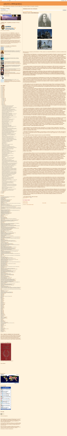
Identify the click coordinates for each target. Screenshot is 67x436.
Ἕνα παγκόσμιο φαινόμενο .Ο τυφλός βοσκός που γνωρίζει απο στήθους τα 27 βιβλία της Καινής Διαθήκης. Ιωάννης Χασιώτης (12, 61)
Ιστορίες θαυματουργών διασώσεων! (5, 234)
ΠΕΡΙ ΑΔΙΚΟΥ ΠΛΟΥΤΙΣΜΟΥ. (5, 122)
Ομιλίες (1, 254)
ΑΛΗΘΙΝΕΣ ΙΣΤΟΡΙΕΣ (3, 202)
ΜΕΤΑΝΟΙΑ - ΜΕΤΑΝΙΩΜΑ (5, 188)
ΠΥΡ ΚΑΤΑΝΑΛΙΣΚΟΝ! (4, 183)
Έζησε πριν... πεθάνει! (4, 135)
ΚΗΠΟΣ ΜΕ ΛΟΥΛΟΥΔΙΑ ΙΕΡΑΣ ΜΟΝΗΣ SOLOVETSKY (7, 240)
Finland (1, 306)
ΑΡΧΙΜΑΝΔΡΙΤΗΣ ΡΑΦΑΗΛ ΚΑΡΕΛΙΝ (5, 213)
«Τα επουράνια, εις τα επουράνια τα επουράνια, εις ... (7, 140)
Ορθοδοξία (2, 256)
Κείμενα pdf (2, 239)
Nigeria (1, 315)
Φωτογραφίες (2, 293)
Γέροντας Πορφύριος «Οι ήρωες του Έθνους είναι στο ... (8, 181)
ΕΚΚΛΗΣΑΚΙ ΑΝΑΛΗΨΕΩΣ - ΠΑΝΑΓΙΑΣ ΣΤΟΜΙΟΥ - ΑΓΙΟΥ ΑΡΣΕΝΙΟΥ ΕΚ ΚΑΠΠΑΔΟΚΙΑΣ (11, 79)
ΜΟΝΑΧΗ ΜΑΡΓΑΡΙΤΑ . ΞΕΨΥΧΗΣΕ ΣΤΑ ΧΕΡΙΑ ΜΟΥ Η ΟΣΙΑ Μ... (9, 133)
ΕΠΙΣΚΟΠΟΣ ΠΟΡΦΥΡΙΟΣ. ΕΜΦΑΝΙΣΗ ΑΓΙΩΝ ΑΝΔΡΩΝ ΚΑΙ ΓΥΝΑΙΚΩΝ (9, 223)
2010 (2, 191)
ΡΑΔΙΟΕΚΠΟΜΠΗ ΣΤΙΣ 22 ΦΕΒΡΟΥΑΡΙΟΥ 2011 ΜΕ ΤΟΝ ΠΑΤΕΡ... (9, 110)
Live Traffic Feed (6, 387)
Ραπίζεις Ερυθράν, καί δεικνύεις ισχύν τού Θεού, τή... (7, 130)
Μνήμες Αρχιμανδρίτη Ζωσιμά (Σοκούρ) (5, 246)
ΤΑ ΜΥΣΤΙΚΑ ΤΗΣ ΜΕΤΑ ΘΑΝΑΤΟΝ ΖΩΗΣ (6, 284)
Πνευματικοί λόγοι (3, 267)
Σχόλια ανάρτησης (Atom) (30, 204)
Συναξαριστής (2, 283)
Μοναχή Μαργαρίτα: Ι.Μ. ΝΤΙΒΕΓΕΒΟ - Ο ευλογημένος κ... (8, 134)
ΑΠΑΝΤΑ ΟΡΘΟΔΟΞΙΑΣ (12, 4)
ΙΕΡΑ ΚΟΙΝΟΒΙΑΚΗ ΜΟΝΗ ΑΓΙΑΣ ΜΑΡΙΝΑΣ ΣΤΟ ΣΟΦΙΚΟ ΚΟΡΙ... (9, 126)
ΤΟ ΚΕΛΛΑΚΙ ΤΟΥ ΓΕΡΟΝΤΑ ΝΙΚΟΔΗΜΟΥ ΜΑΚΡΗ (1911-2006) (9, 128)
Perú (1, 319)
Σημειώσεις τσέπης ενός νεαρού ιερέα (5, 273)
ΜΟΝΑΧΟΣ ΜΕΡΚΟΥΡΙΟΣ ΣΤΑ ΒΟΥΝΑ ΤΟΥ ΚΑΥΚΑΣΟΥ (7, 248)
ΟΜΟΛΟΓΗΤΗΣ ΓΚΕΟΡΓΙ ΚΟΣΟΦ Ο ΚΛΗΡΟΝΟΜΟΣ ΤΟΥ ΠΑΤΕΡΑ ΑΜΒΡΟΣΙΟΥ (10, 255)
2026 (2, 86)
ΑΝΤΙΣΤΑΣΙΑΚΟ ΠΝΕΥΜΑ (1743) (5, 118)
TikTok (1, 326)
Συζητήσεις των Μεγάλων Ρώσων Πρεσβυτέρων (6, 281)
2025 (2, 87)
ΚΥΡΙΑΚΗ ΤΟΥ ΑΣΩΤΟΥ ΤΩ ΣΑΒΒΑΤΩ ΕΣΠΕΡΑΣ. (7, 144)
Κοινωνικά (2, 241)
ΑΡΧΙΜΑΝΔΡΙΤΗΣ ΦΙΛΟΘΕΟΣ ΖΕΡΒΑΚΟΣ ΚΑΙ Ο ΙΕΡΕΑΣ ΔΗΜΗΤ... (9, 107)
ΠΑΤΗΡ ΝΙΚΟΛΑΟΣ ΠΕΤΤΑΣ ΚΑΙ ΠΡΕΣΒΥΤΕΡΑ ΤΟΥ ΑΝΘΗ (8, 263)
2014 (2, 95)
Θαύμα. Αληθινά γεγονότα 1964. (4, 230)
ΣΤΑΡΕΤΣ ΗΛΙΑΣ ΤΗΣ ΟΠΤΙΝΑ (4, 276)
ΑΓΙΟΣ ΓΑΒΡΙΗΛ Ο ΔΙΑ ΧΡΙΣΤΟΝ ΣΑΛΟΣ (5, 199)
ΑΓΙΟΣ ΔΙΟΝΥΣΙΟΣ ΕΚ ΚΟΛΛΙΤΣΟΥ (5, 200)
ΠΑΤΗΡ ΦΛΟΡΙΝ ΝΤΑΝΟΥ (4, 265)
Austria (1, 295)
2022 (2, 89)
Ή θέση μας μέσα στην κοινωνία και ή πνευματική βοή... (8, 151)
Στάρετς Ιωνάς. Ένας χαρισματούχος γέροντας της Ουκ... (8, 166)
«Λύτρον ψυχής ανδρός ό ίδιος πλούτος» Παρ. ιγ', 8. (7, 119)
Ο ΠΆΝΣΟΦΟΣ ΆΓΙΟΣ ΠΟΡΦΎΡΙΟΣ (5, 252)
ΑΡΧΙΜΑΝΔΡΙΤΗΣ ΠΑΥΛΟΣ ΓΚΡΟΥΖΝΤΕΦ (6, 212)
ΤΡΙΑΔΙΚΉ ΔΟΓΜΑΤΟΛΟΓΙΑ (4, 290)
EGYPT (1, 303)
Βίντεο (1, 216)
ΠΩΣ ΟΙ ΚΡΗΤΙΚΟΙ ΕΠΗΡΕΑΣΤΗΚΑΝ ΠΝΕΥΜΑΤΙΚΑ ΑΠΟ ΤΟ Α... (9, 131)
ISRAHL (2, 310)
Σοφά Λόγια (2, 275)
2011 (2, 97)
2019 (2, 91)
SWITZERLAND (3, 325)
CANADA (2, 298)
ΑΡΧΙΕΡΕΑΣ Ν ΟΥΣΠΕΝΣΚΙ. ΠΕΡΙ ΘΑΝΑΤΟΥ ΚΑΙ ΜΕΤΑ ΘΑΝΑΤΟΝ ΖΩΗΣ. (10, 210)
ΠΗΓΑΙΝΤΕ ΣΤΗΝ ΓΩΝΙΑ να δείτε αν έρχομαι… (10, 72)
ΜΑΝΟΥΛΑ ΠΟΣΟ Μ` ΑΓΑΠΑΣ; (5, 149)
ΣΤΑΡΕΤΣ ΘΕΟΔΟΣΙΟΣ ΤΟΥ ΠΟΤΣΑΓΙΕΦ (6, 277)
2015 (2, 94)
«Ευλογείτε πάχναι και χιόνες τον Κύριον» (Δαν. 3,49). (8, 178)
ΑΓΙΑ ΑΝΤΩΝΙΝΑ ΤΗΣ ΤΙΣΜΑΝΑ (4, 197)
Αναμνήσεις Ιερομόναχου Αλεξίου (5, 204)
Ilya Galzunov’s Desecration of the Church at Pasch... (8, 190)
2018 (2, 92)
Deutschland (2, 302)
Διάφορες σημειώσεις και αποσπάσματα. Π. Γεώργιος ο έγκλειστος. (9, 220)
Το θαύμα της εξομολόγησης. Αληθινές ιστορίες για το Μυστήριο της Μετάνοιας (10, 287)
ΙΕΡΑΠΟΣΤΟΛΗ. (3, 232)
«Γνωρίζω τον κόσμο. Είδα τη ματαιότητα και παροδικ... (8, 158)
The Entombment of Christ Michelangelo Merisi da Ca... (8, 153)
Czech (1, 301)
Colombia (2, 300)
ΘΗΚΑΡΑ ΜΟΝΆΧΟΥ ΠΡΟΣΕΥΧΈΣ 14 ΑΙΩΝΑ (6, 231)
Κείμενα (1, 238)
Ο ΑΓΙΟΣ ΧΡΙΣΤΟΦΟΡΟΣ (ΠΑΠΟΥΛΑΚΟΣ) (6, 249)
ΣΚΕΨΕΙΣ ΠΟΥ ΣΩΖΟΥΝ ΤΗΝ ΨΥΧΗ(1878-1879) (7, 274)
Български (2, 329)
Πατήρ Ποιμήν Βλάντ (3, 264)
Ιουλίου (3, 101)
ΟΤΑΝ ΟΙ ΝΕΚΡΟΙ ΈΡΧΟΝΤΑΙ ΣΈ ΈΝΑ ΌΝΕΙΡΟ (6, 257)
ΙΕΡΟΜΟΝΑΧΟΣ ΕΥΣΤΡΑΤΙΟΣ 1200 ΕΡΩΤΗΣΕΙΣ (6, 233)
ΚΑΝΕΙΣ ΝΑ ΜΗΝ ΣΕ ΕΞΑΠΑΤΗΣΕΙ (5, 237)
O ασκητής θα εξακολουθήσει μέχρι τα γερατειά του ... (8, 137)
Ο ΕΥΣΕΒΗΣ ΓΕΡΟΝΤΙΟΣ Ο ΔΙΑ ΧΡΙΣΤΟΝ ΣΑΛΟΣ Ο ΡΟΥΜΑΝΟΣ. (9, 251)
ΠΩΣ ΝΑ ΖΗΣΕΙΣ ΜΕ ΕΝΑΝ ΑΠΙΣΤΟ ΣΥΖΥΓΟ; (6, 271)
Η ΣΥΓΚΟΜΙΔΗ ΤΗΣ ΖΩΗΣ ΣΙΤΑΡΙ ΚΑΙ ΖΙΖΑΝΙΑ (6, 228)
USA (1, 327)
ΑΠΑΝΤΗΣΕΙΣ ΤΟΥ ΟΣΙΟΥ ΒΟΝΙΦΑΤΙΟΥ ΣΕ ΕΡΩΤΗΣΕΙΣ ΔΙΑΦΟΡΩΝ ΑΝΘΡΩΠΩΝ (11, 205)
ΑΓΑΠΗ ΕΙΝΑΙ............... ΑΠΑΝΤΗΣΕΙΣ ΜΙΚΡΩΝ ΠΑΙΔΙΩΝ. (8, 157)
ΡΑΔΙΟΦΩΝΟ (2, 272)
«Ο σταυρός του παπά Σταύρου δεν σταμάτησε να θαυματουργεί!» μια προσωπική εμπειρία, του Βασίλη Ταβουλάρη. (12, 69)
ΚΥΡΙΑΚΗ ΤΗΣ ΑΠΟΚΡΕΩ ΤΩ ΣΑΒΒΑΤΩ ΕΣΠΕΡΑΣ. (7, 115)
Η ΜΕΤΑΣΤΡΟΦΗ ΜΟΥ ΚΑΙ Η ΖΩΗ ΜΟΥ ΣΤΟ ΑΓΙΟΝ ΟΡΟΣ (8, 227)
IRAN (1, 309)
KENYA (1, 312)
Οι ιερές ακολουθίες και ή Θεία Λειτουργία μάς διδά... (7, 106)
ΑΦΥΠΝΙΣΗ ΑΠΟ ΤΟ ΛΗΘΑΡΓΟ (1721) (6, 117)
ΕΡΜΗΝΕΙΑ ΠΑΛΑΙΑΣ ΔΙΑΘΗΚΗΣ (5, 224)
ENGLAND (2, 304)
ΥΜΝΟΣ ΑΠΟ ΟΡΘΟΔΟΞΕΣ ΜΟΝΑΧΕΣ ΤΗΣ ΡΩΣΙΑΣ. (8, 160)
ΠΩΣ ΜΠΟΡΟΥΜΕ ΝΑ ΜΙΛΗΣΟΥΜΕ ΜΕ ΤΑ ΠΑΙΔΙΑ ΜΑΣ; (8, 132)
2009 (2, 192)
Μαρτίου (3, 104)
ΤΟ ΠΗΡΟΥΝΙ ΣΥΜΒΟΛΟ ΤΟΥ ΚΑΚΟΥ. (6, 108)
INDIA (1, 308)
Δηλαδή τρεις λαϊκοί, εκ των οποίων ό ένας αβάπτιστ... (8, 177)
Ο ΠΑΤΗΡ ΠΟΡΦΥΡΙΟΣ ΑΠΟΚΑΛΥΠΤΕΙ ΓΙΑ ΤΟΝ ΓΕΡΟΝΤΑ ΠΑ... (9, 184)
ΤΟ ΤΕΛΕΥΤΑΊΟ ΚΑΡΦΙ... (7, 54)
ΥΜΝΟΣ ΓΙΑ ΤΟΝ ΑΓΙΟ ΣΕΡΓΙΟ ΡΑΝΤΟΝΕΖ (7, 159)
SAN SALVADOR (3, 323)
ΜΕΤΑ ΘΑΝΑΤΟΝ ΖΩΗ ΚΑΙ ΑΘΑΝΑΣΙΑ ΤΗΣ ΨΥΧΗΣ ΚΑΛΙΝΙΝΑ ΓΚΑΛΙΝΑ (9, 244)
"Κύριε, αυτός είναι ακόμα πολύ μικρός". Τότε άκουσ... (8, 120)
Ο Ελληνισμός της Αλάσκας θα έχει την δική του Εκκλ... (8, 148)
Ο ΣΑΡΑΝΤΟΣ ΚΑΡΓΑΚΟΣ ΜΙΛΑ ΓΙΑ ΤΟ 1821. (7, 175)
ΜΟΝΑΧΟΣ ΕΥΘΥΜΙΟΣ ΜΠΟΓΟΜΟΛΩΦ (5, 247)
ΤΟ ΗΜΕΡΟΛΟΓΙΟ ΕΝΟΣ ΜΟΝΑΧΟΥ (5, 286)
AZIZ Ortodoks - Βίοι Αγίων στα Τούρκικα (5, 296)
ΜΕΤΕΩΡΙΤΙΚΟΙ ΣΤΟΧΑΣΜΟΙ (4, 245)
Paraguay (2, 318)
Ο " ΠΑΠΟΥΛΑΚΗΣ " (4, 180)
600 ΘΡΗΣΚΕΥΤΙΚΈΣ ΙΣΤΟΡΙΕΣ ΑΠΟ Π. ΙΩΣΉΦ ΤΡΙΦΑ (7, 196)
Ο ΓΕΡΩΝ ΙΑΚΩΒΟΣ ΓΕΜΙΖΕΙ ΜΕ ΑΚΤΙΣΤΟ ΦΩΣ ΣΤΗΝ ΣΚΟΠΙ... (9, 185)
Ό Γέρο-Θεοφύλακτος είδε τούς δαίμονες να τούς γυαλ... (8, 146)
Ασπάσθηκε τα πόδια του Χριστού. (5, 124)
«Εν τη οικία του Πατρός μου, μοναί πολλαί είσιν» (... (7, 182)
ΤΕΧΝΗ (1, 285)
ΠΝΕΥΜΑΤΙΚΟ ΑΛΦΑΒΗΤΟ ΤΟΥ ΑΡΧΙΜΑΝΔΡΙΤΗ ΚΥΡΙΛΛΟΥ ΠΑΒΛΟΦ (9, 266)
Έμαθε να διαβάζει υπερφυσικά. (5, 123)
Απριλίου (3, 103)
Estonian (2, 305)
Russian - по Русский (3, 322)
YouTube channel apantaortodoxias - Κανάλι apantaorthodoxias (11, 14)
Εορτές (1, 222)
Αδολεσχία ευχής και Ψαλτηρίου (5, 112)
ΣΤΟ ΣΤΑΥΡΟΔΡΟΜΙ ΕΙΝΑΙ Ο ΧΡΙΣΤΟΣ (5, 278)
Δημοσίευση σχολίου (25, 201)
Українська (2, 330)
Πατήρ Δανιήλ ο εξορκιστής (4, 261)
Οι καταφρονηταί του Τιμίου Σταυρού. (6, 145)
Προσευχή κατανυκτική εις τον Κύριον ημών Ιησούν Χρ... (8, 189)
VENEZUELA (2, 328)
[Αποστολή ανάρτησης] (30, 197)
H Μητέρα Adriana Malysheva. (5, 154)
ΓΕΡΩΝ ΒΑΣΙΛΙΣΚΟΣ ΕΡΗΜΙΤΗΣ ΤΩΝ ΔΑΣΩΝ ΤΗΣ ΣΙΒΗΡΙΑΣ (8, 218)
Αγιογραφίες (2, 198)
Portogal (2, 320)
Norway (2, 316)
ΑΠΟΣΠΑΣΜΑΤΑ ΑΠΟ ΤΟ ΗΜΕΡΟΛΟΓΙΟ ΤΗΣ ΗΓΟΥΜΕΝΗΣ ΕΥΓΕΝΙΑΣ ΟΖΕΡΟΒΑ (11, 208)
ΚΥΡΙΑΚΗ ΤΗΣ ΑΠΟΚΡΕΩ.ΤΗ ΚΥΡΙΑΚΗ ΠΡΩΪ (7, 114)
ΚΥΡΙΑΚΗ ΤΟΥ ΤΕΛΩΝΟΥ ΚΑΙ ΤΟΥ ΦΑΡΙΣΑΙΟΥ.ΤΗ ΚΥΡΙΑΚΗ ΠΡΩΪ (9, 179)
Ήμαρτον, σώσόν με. (4, 143)
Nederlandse (2, 314)
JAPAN (1, 311)
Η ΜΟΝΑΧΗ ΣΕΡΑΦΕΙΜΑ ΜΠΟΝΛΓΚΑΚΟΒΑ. (7, 129)
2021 (2, 90)
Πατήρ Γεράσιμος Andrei (4, 260)
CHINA (1, 299)
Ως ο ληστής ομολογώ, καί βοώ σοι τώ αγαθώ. (7, 152)
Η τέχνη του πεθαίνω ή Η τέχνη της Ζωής (6, 229)
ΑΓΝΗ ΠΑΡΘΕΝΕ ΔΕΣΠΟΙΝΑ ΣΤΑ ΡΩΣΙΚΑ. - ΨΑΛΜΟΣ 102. (8, 164)
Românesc (2, 321)
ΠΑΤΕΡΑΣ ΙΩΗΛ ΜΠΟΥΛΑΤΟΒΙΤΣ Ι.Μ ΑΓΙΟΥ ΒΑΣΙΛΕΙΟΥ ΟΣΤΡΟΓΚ (9, 259)
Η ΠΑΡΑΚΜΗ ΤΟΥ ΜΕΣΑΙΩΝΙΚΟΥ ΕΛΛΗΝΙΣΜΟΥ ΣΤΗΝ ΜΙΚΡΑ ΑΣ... (9, 139)
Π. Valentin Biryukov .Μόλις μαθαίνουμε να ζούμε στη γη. (7, 258)
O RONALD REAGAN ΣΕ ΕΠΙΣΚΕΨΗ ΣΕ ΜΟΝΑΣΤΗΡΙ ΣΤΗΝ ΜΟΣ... (9, 161)
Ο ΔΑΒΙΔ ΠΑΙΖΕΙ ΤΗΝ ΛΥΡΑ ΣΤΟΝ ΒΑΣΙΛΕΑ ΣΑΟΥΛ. (7, 136)
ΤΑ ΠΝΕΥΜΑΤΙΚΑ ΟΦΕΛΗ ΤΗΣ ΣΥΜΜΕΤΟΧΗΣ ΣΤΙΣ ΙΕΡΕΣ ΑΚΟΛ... (9, 113)
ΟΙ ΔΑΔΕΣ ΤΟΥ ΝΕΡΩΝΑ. (5, 127)
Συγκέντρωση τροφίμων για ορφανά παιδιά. (6, 125)
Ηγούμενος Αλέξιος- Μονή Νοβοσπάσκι (31, 12)
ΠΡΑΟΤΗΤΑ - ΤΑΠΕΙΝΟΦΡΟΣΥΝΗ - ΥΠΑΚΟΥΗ (7, 167)
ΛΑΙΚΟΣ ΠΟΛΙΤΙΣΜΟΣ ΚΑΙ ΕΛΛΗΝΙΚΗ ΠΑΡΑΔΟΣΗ (7, 155)
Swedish (2, 324)
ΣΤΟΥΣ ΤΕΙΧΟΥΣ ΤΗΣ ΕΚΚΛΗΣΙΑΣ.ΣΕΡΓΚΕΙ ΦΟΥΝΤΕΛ (7, 280)
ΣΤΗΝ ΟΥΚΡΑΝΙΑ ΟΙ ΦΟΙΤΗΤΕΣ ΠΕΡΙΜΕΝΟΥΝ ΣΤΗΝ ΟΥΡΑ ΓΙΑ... (9, 170)
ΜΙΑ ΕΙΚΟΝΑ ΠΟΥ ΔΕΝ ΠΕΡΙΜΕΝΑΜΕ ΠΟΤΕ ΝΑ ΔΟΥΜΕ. (8, 174)
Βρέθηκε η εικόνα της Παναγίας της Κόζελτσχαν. (7, 187)
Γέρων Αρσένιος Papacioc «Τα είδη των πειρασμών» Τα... (8, 165)
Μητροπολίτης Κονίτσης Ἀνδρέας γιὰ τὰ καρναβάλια (7, 121)
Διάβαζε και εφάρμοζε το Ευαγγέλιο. (6, 116)
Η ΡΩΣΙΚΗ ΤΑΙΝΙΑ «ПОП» (5, 162)
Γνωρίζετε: (2, 219)
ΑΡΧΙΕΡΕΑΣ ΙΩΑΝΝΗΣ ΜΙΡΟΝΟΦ (5, 209)
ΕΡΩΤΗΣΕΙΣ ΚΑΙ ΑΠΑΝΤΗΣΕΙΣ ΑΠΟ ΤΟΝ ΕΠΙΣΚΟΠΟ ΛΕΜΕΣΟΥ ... (9, 163)
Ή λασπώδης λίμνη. (4, 142)
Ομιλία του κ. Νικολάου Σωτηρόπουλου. (6, 150)
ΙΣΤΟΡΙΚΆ (2, 236)
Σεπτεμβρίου (3, 100)
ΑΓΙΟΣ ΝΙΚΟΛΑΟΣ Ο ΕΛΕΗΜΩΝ (5, 201)
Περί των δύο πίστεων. (4, 186)
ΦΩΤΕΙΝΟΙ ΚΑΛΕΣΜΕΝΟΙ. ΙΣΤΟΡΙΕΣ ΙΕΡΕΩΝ (6, 292)
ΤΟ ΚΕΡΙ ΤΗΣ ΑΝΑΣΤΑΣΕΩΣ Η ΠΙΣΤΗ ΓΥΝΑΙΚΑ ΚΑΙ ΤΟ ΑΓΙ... (9, 109)
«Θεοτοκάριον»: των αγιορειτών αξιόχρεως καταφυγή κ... (8, 138)
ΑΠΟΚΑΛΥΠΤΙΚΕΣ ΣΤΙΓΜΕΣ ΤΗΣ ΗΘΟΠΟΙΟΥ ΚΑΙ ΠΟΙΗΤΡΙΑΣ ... (9, 173)
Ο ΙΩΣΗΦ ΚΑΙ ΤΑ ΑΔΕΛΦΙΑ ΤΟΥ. (5, 156)
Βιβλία (1, 215)
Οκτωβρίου (3, 99)
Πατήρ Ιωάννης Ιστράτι (3, 262)
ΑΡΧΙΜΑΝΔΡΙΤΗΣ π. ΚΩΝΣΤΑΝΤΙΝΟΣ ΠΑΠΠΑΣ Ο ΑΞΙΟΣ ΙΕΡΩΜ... (9, 147)
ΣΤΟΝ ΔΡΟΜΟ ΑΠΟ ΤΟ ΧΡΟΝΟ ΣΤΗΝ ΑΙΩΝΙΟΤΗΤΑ (7, 279)
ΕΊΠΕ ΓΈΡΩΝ (2, 221)
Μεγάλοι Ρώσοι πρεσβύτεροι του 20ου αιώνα (6, 243)
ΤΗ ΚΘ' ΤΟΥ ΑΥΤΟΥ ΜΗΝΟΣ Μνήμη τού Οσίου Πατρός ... (8, 111)
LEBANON (2, 313)
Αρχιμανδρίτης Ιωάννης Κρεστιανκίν (5, 211)
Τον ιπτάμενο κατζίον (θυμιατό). (5, 176)
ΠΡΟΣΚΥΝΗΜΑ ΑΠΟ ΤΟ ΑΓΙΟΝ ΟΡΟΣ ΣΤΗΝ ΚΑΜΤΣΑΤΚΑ (8, 270)
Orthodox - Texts (3, 317)
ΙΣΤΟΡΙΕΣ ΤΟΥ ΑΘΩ (3, 235)
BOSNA (2, 297)
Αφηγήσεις (2, 214)
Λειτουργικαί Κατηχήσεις (4, 242)
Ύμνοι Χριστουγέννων (3, 291)
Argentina (2, 294)
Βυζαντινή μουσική (3, 217)
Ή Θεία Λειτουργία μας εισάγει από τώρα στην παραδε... (8, 105)
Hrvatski (2, 307)
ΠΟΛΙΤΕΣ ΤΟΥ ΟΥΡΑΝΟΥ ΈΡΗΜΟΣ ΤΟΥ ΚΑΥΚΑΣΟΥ (7, 268)
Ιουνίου (3, 102)
